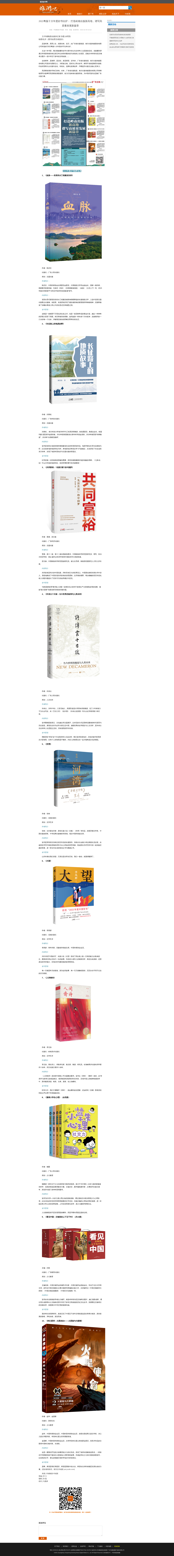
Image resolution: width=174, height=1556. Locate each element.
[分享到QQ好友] (55, 1515)
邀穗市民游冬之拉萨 (115, 41)
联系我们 (65, 1546)
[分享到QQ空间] (51, 1515)
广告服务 (100, 1546)
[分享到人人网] (63, 1515)
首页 (69, 14)
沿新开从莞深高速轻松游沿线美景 (120, 34)
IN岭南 (127, 14)
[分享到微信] (48, 1515)
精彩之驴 (102, 14)
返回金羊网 (43, 2)
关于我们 (57, 1546)
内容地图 (108, 1546)
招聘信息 (74, 1546)
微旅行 (79, 14)
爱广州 (90, 14)
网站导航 (91, 1546)
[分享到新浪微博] (44, 1515)
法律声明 (83, 1546)
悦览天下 (115, 14)
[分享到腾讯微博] (59, 1515)
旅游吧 (109, 20)
